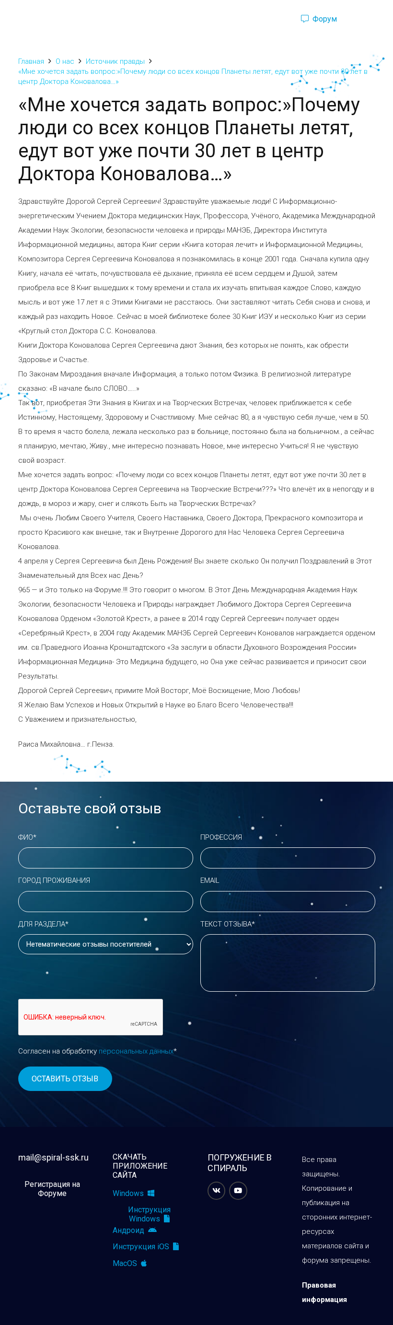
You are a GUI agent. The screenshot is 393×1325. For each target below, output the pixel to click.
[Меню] (12, 19)
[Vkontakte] (217, 1191)
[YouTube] (238, 1191)
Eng (365, 19)
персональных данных (136, 1051)
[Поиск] (277, 19)
